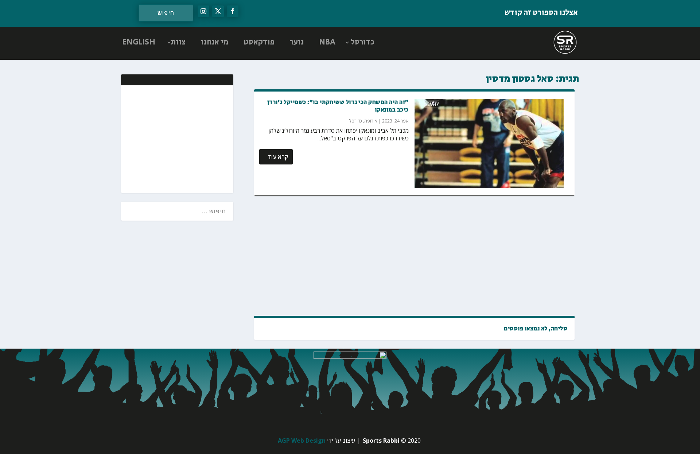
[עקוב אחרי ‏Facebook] (232, 11)
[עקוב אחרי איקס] (218, 11)
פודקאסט (259, 42)
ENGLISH (138, 42)
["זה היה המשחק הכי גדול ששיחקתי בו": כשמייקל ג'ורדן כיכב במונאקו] (489, 144)
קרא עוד (278, 157)
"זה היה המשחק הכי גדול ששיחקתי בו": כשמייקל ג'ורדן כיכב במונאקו (338, 106)
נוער (297, 42)
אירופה (370, 121)
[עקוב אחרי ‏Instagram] (203, 11)
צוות (178, 42)
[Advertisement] (414, 256)
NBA (327, 42)
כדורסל (362, 42)
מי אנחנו (214, 42)
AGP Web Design (302, 440)
